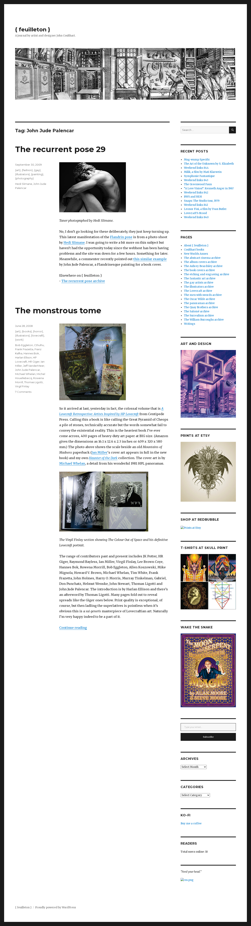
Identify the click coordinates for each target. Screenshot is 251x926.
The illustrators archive (199, 286)
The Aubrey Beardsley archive (203, 266)
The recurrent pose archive (83, 281)
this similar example (150, 259)
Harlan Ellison (23, 357)
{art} (18, 170)
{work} (19, 339)
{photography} (24, 178)
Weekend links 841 (196, 205)
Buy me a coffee (191, 823)
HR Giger (34, 361)
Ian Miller (99, 452)
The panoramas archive (199, 303)
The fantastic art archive (200, 278)
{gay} (37, 170)
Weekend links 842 (196, 192)
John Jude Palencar (27, 369)
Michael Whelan (72, 463)
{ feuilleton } (32, 29)
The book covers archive (199, 270)
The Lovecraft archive (198, 291)
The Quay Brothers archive (201, 307)
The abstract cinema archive (202, 258)
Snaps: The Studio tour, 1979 (201, 200)
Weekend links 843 (196, 180)
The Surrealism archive (199, 315)
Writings (189, 323)
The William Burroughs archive (204, 319)
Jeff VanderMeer (33, 365)
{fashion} (27, 170)
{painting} (37, 174)
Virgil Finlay (22, 386)
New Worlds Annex (196, 253)
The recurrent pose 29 (60, 149)
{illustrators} (22, 174)
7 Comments (23, 391)
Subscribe (208, 737)
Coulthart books (194, 249)
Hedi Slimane (74, 242)
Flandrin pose (121, 237)
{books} (27, 331)
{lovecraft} (37, 335)
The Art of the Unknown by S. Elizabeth (209, 163)
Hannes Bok (31, 353)
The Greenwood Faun (198, 184)
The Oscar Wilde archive (199, 299)
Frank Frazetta (24, 349)
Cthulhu (39, 345)
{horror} (38, 331)
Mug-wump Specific (197, 159)
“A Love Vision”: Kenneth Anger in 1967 (209, 188)
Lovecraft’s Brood (195, 213)
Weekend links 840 (196, 217)
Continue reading (73, 628)
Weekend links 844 (196, 168)
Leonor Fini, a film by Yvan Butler (205, 209)
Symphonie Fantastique (199, 176)
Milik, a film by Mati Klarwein (203, 172)
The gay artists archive (198, 282)
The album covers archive (200, 262)
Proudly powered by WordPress (55, 907)
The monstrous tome (58, 310)
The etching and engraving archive (206, 274)
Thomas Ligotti (33, 382)
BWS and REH (193, 196)
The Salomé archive (196, 311)
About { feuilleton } (196, 245)
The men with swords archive (203, 295)
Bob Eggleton (24, 345)
